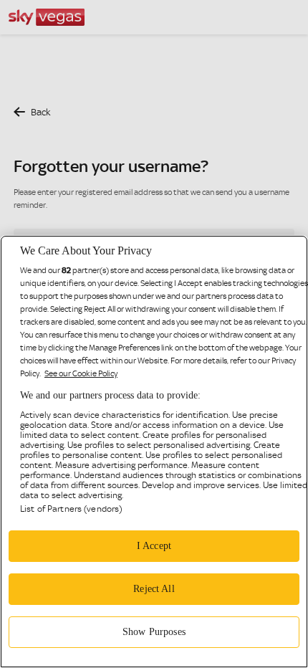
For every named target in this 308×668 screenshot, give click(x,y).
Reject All (153, 588)
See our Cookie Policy (80, 373)
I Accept (154, 545)
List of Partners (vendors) (71, 509)
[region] (154, 451)
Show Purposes (154, 631)
